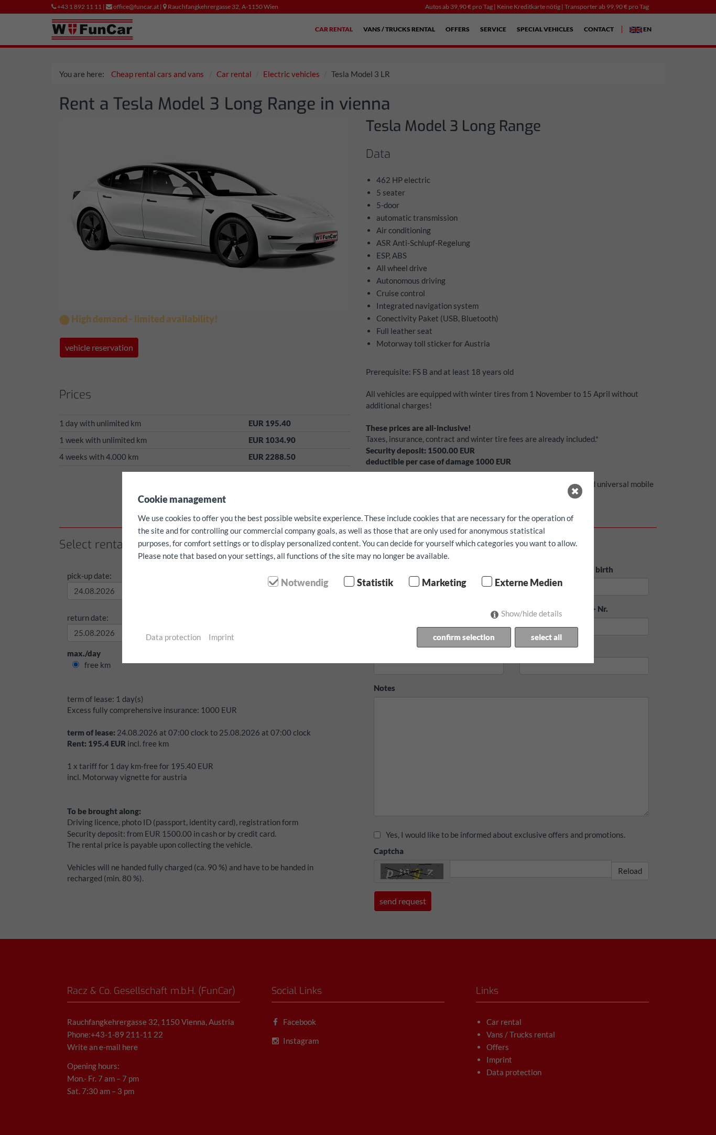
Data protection (173, 637)
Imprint (221, 637)
